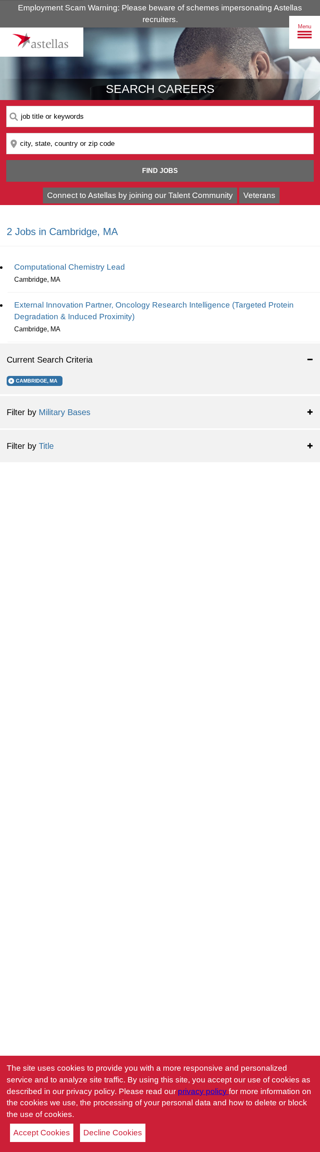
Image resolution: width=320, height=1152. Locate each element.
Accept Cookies (41, 1132)
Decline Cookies (112, 1132)
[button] (160, 359)
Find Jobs (160, 170)
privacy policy (203, 1091)
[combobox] (159, 116)
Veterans (259, 195)
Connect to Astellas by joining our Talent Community (140, 195)
